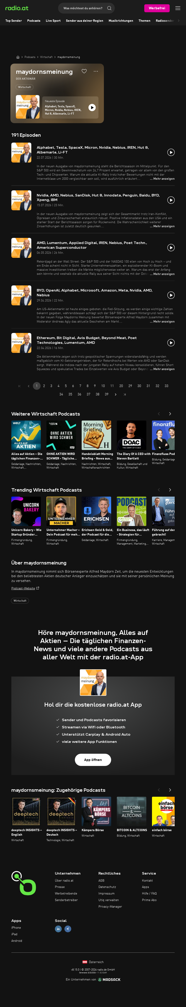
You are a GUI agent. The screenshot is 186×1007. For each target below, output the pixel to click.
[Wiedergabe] (92, 107)
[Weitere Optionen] (95, 71)
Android (16, 940)
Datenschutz (107, 887)
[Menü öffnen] (178, 8)
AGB (101, 880)
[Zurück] (158, 412)
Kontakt (147, 880)
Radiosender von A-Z (171, 20)
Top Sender (13, 20)
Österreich (96, 962)
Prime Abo (149, 900)
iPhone (16, 927)
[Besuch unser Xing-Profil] (68, 929)
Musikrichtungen (121, 20)
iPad (14, 934)
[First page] (19, 386)
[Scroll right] (179, 21)
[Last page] (124, 394)
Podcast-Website (23, 588)
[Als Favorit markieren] (84, 71)
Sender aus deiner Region (84, 20)
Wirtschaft (24, 87)
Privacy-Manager (110, 906)
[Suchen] (109, 8)
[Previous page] (28, 386)
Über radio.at (64, 880)
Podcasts (33, 20)
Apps (145, 887)
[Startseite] (18, 57)
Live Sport (53, 20)
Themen (144, 20)
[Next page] (115, 394)
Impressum (106, 893)
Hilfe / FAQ (149, 893)
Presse (60, 887)
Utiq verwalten (108, 900)
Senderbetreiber (66, 900)
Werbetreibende (66, 893)
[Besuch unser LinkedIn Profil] (58, 929)
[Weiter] (170, 412)
